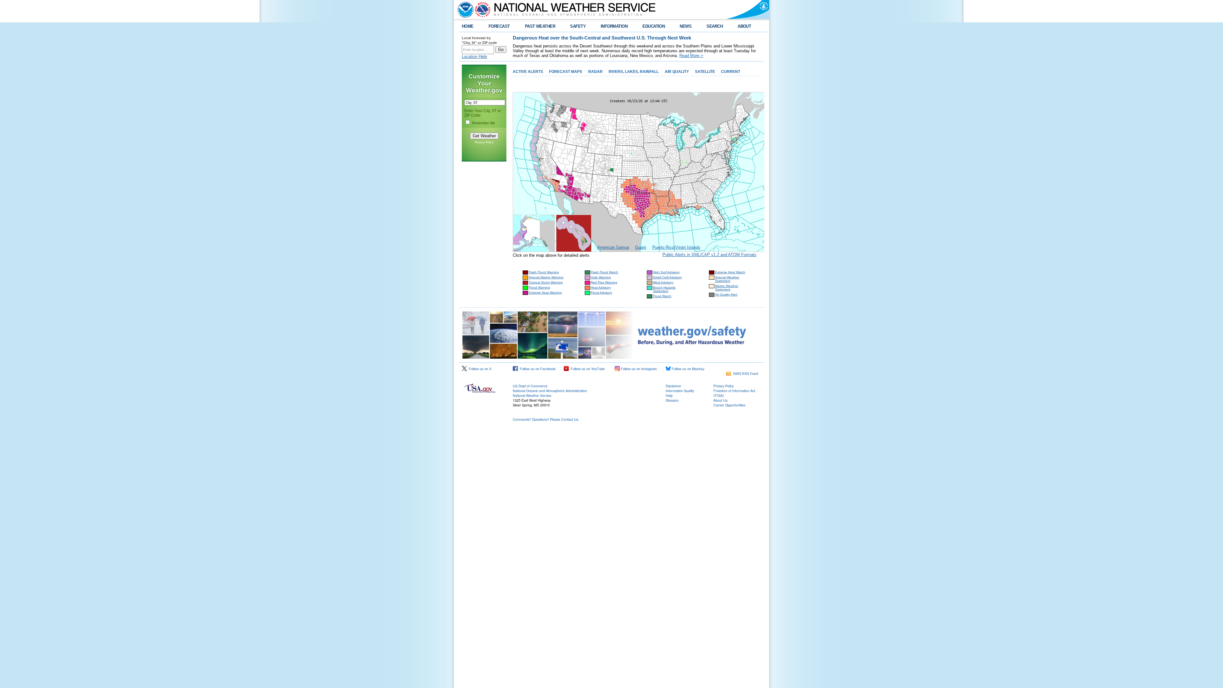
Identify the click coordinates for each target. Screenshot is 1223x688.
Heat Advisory (601, 287)
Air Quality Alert (726, 294)
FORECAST (499, 26)
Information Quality (680, 390)
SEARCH (714, 26)
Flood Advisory (601, 292)
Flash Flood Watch (604, 272)
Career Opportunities (729, 405)
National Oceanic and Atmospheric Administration (550, 390)
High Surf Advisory (666, 272)
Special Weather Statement (727, 279)
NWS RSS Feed (744, 374)
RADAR (595, 71)
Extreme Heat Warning (545, 292)
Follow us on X (479, 369)
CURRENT (730, 71)
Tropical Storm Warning (546, 282)
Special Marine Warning (546, 277)
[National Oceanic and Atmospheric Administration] (464, 9)
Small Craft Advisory (667, 277)
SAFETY (578, 26)
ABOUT (744, 26)
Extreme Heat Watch (730, 272)
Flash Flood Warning (544, 272)
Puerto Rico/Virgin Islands (676, 247)
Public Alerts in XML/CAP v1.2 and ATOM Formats (709, 254)
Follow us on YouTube (587, 369)
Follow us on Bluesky (687, 369)
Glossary (672, 400)
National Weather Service (532, 395)
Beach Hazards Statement (664, 289)
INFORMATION (614, 26)
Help (669, 395)
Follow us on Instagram (638, 369)
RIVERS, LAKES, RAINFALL (634, 71)
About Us (720, 400)
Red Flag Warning (604, 282)
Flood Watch (662, 296)
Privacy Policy (484, 142)
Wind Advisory (663, 282)
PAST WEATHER (540, 26)
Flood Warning (539, 287)
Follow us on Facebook (537, 369)
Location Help (474, 56)
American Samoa (613, 247)
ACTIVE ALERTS (528, 71)
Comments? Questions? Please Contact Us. (546, 419)
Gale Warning (601, 277)
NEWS (685, 26)
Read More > (691, 55)
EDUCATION (653, 26)
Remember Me (483, 123)
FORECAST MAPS (565, 71)
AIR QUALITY (677, 71)
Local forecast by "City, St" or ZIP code (479, 40)
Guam (640, 247)
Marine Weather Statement (726, 287)
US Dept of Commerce (530, 385)
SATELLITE (705, 71)
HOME (468, 26)
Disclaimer (673, 385)
